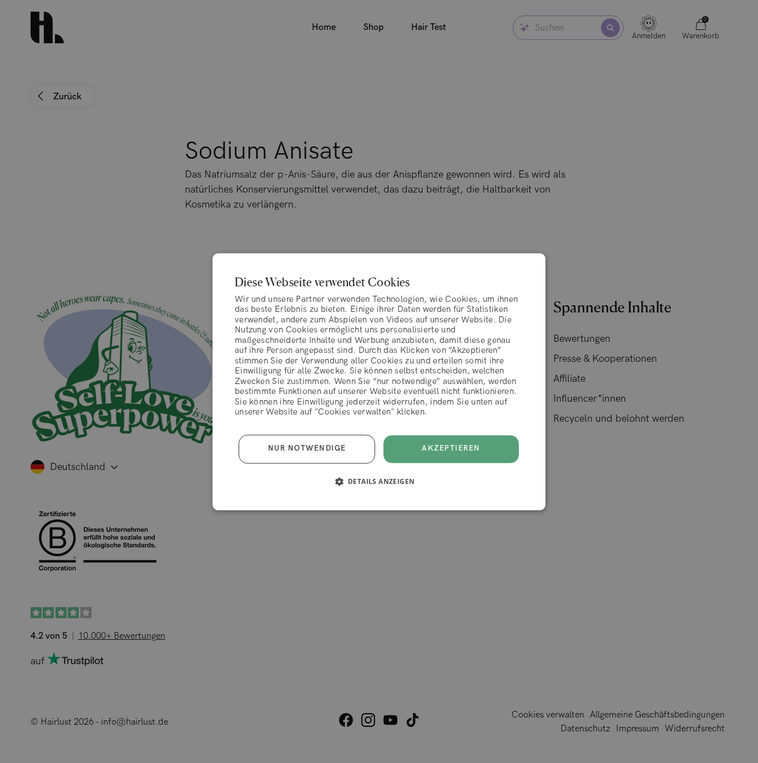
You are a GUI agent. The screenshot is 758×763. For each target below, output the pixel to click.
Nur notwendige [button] (307, 448)
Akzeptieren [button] (451, 448)
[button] (379, 481)
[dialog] (379, 381)
